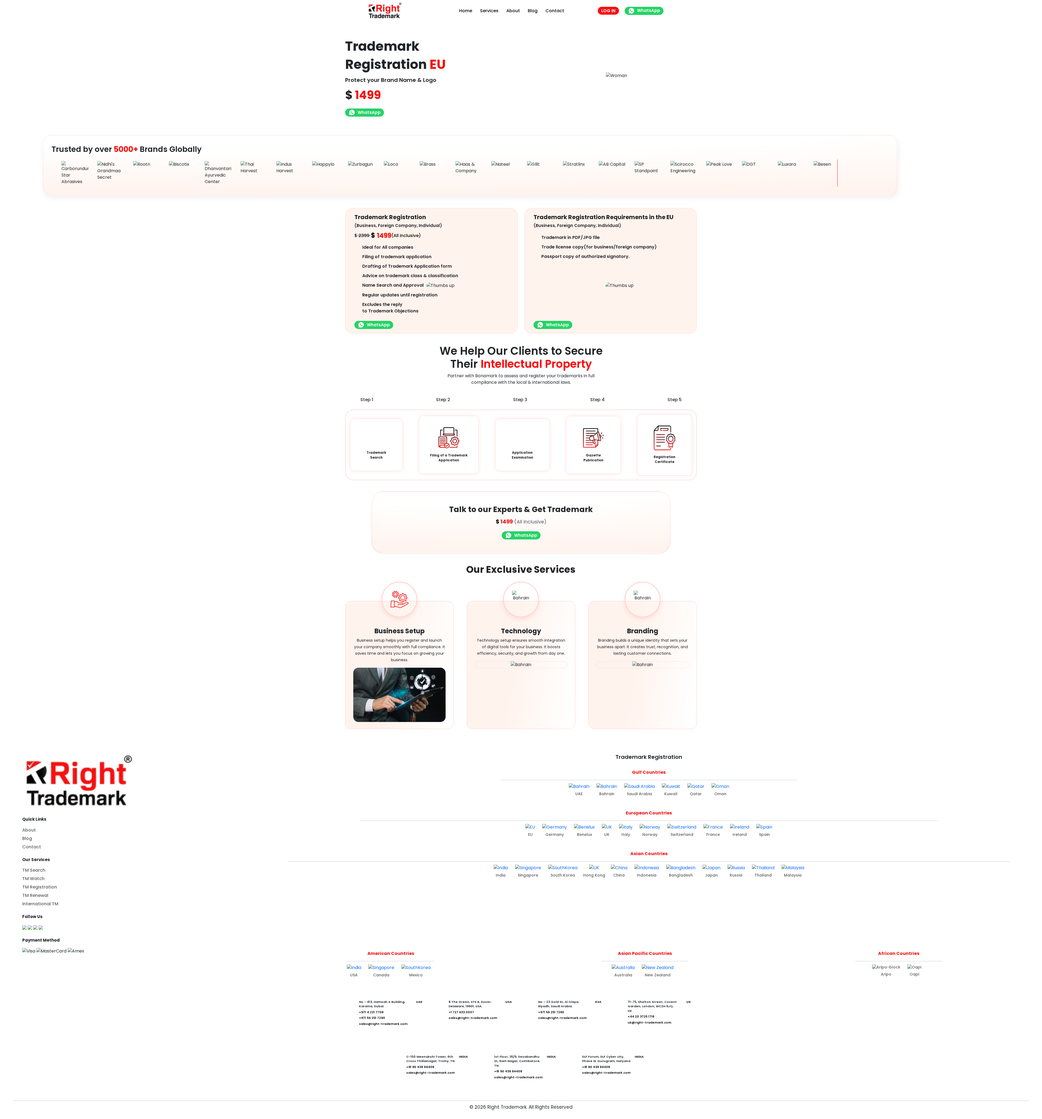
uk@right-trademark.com (649, 1022)
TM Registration (39, 887)
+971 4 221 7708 (371, 1012)
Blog (533, 11)
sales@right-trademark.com (383, 1024)
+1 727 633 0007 (461, 1012)
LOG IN (608, 11)
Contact (554, 11)
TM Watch (33, 878)
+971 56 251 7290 (372, 1018)
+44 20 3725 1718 (641, 1016)
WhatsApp (648, 10)
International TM (40, 904)
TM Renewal (35, 895)
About (513, 11)
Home (465, 11)
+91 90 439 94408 (420, 1067)
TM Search (33, 870)
